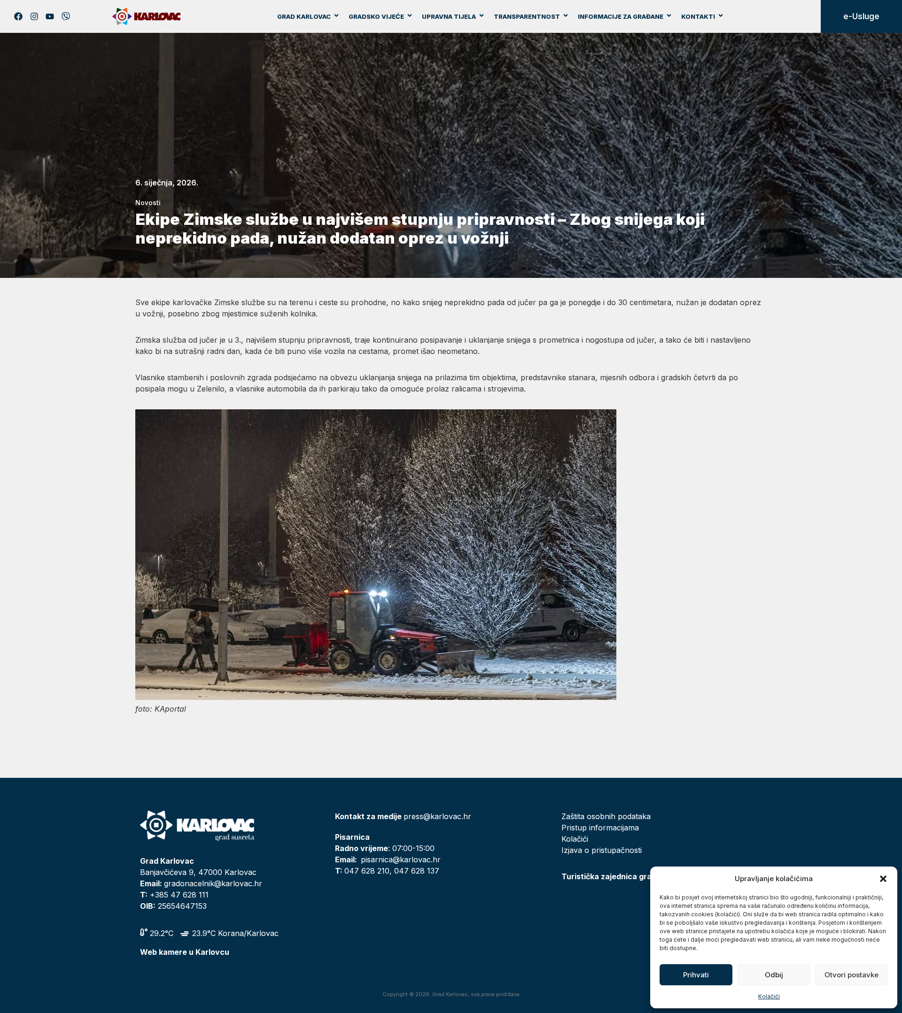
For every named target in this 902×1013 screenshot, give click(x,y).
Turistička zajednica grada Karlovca (629, 876)
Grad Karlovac (304, 16)
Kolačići (769, 996)
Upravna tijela (449, 16)
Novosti (148, 203)
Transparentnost (527, 16)
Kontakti (698, 16)
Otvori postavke (851, 974)
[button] (883, 878)
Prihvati (696, 974)
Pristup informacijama (600, 827)
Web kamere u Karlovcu (184, 952)
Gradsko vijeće (376, 16)
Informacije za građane (620, 16)
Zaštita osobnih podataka (606, 816)
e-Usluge (861, 16)
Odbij (774, 974)
